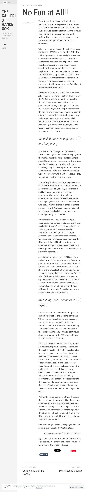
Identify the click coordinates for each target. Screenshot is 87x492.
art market (29, 23)
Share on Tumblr (43, 454)
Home (4, 44)
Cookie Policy (39, 488)
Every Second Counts (70, 470)
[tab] (5, 2)
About (4, 48)
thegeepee (39, 5)
